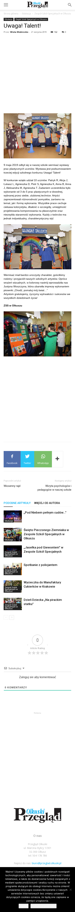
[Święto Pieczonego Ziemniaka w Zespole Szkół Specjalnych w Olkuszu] (13, 535)
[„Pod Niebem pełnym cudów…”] (13, 516)
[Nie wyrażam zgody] (70, 889)
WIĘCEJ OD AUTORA (47, 503)
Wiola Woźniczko (19, 32)
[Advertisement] (37, 74)
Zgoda (23, 906)
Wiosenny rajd (12, 486)
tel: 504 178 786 (37, 855)
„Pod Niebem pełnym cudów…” (45, 512)
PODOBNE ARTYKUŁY (17, 503)
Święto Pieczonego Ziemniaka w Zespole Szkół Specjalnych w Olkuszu (46, 534)
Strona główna (11, 13)
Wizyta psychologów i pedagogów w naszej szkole (54, 487)
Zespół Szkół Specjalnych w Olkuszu (52, 13)
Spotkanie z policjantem (40, 565)
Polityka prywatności (43, 906)
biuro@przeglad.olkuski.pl (46, 863)
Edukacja (26, 13)
